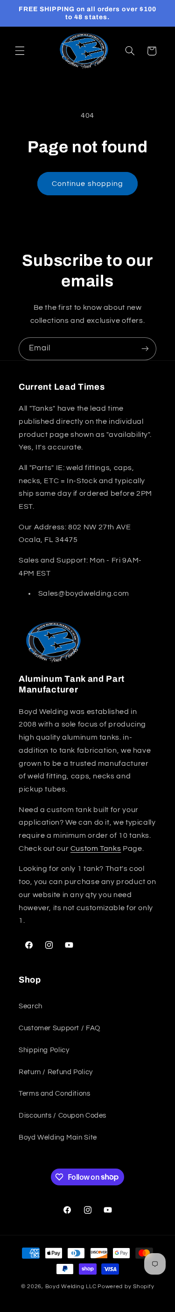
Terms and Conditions (55, 1093)
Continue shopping (87, 183)
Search (30, 1006)
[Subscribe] (145, 348)
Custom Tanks (95, 848)
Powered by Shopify (126, 1286)
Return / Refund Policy (56, 1072)
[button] (19, 51)
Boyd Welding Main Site (58, 1137)
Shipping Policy (44, 1050)
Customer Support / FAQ (59, 1028)
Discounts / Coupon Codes (62, 1115)
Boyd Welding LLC (71, 1286)
